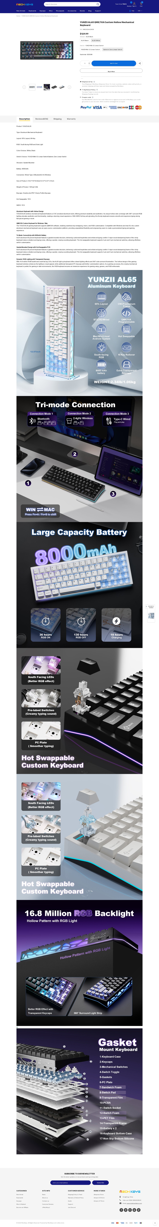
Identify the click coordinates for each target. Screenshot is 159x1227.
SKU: (81, 29)
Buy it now (111, 71)
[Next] (69, 87)
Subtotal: (83, 54)
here (125, 4)
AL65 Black (85, 40)
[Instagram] (130, 1210)
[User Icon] (134, 3)
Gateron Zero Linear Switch (112, 49)
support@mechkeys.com (134, 1203)
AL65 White (96, 40)
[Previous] (24, 87)
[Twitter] (126, 1210)
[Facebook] (121, 1210)
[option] (46, 51)
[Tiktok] (139, 1210)
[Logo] (28, 4)
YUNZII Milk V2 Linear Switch (90, 49)
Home (18, 16)
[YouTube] (134, 1210)
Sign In (134, 6)
